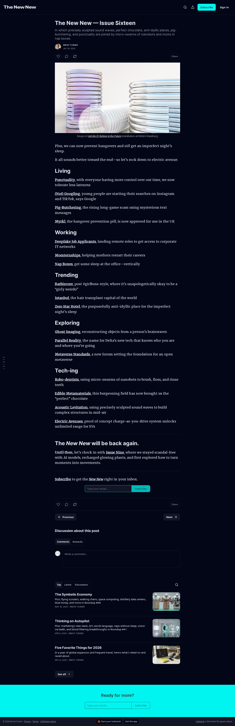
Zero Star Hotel (67, 306)
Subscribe (206, 7)
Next (169, 517)
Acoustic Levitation (71, 407)
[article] (117, 603)
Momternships (67, 255)
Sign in (224, 7)
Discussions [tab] (81, 584)
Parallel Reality (68, 340)
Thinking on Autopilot (72, 621)
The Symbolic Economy (73, 594)
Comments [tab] (63, 541)
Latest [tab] (67, 584)
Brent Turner (70, 45)
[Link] (50, 171)
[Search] (185, 7)
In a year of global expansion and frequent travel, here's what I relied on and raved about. (100, 654)
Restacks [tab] (78, 541)
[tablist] (70, 541)
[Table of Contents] (3, 363)
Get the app (131, 721)
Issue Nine (115, 452)
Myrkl (60, 221)
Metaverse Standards (72, 354)
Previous (68, 517)
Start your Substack (111, 721)
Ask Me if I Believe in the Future (104, 136)
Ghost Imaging (67, 332)
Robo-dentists (67, 379)
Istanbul (62, 298)
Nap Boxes (64, 264)
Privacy (27, 721)
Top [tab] (59, 584)
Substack (200, 721)
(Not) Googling (67, 194)
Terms (36, 721)
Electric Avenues (69, 421)
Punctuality (65, 180)
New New (96, 479)
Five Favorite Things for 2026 (78, 648)
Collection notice (48, 721)
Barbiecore (64, 284)
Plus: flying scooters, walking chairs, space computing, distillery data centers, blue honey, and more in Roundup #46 (100, 600)
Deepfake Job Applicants (75, 241)
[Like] (58, 56)
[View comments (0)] (66, 56)
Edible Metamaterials (73, 393)
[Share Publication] (192, 7)
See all (62, 674)
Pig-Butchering (68, 207)
